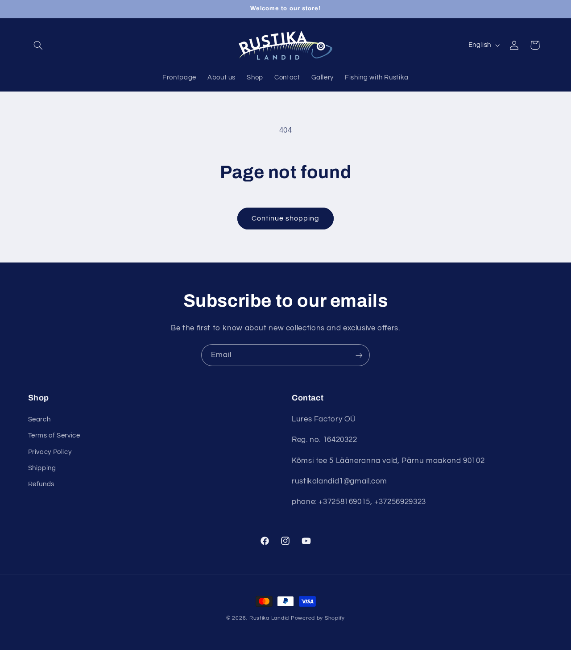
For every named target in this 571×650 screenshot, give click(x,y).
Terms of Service (54, 435)
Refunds (41, 484)
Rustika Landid (269, 618)
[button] (38, 45)
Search (39, 419)
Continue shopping (286, 218)
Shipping (42, 468)
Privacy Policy (50, 452)
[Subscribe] (359, 355)
